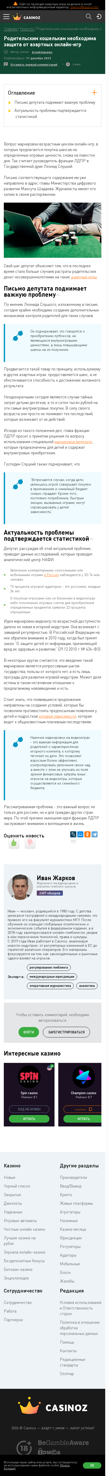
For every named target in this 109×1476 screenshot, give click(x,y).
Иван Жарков (56, 877)
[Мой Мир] (80, 834)
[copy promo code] (90, 1109)
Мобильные (70, 1263)
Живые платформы (76, 1203)
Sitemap (67, 1373)
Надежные (13, 1211)
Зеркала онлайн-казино (24, 1252)
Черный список (17, 1185)
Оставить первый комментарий (33, 64)
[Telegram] (95, 834)
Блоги (65, 1272)
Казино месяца (73, 1229)
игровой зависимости (57, 716)
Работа (10, 1311)
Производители (73, 1177)
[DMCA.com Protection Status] (49, 1453)
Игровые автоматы (20, 1220)
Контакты (68, 1350)
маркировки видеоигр (73, 441)
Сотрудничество (18, 1302)
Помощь (67, 1342)
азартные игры (84, 276)
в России (51, 575)
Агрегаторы (70, 1211)
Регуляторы (70, 1246)
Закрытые (12, 1194)
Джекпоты (13, 1203)
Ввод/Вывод (70, 1185)
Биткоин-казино (18, 1269)
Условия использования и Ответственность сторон (80, 1308)
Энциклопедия (16, 1278)
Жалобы (67, 1281)
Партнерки (13, 1319)
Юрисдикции (71, 1237)
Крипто (66, 1194)
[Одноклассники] (87, 834)
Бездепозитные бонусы (24, 1260)
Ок (92, 1465)
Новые (9, 1177)
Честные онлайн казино (24, 1229)
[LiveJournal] (73, 834)
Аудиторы (68, 1255)
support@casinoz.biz (84, 7)
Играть (29, 1119)
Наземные (69, 1220)
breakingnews (42, 52)
